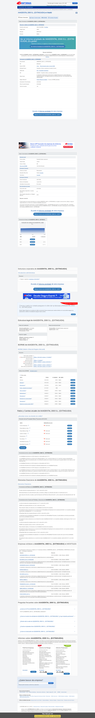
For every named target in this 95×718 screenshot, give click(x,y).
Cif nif (27, 692)
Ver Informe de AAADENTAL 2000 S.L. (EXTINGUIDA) (47, 716)
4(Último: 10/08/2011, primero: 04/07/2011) (42, 361)
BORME (59, 692)
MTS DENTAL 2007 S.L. (24, 574)
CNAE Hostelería (71, 696)
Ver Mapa (46, 27)
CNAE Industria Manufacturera (24, 697)
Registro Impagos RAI (49, 692)
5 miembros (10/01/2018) (34, 279)
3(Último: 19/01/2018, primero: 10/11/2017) (42, 366)
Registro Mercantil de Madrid (42, 79)
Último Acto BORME (23, 166)
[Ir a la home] (24, 3)
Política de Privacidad (44, 706)
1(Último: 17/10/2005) (37, 360)
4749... (38, 66)
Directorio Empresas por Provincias (45, 9)
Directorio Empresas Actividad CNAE (31, 9)
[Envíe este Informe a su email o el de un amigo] (76, 13)
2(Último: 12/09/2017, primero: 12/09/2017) (42, 365)
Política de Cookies (51, 706)
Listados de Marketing (32, 692)
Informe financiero (22, 692)
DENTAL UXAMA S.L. (24, 579)
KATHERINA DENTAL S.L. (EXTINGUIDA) (27, 555)
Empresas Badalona (46, 700)
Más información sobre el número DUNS (47, 66)
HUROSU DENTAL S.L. (24, 569)
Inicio (23, 9)
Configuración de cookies (59, 706)
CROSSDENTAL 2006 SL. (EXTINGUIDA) (27, 565)
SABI (55, 692)
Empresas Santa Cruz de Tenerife (36, 700)
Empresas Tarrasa (60, 700)
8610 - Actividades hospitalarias (42, 70)
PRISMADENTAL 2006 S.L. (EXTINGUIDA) (27, 584)
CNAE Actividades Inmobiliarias (63, 696)
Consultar (41, 172)
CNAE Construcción (54, 696)
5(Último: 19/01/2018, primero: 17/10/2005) (42, 357)
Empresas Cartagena (53, 700)
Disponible (32, 239)
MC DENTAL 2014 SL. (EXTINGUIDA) (27, 559)
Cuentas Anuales (63, 692)
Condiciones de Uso (36, 706)
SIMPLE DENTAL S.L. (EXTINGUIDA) (26, 588)
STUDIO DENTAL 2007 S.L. (25, 594)
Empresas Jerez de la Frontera (69, 700)
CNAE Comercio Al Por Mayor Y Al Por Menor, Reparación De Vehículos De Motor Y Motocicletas (35, 696)
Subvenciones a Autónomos (41, 692)
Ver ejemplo (25, 670)
